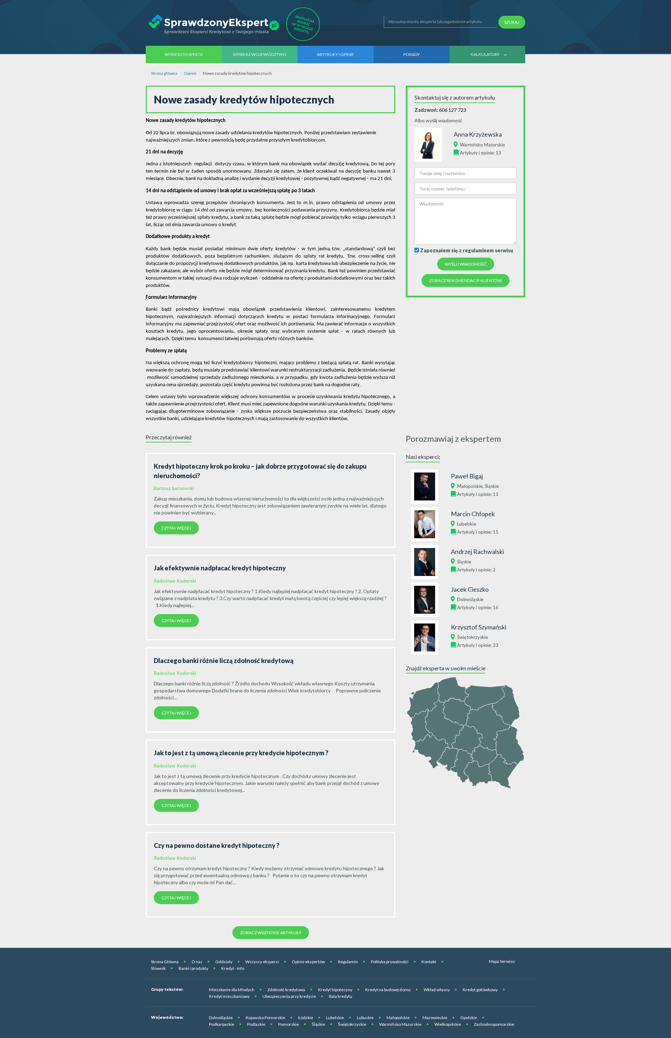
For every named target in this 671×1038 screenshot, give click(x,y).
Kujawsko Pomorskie (265, 1017)
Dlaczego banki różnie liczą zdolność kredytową (224, 660)
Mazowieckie (435, 1017)
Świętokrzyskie (472, 637)
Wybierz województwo (259, 54)
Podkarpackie (221, 1024)
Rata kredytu (340, 996)
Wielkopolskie (447, 1024)
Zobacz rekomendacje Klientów (465, 280)
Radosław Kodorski (175, 581)
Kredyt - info (232, 968)
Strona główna (164, 73)
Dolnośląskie (470, 599)
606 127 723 (452, 110)
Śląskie (492, 486)
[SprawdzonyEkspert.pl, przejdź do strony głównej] (236, 24)
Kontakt (428, 961)
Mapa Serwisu (502, 961)
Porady (411, 54)
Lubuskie (365, 1017)
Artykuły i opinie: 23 (477, 645)
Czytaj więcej (176, 528)
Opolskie (468, 1017)
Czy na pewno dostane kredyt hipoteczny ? (216, 845)
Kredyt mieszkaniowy (229, 996)
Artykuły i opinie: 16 (477, 607)
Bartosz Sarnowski (174, 488)
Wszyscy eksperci (262, 961)
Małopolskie (470, 486)
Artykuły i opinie (335, 54)
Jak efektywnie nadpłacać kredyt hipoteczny (220, 568)
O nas (197, 961)
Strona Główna (165, 961)
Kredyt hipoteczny (335, 989)
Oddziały (223, 961)
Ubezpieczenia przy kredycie (289, 996)
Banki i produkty (193, 968)
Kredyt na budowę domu (388, 989)
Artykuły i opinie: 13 (480, 153)
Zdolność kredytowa (286, 989)
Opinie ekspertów (308, 961)
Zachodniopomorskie (494, 1024)
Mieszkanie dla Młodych (231, 989)
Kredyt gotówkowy (480, 989)
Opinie (190, 73)
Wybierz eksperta (184, 54)
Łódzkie (305, 1017)
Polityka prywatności (390, 961)
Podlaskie (256, 1024)
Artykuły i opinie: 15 (477, 532)
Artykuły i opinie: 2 (476, 569)
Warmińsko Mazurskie (482, 144)
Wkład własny (437, 989)
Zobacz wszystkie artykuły (270, 932)
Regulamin (348, 961)
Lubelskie (466, 524)
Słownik (158, 968)
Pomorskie (288, 1024)
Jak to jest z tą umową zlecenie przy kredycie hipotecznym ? (241, 753)
